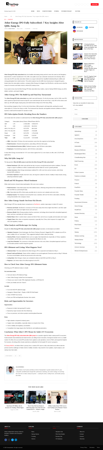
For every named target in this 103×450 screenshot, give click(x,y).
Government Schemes (86, 202)
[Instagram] (82, 4)
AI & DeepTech (86, 138)
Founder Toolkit (66, 11)
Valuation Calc (59, 431)
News (38, 11)
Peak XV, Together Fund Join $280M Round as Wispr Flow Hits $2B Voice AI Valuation (90, 79)
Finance (86, 180)
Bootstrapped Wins (86, 153)
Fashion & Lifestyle (86, 176)
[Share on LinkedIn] (37, 68)
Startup (86, 232)
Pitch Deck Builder (60, 434)
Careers (82, 436)
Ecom (86, 165)
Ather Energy (8, 355)
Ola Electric (37, 204)
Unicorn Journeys (86, 247)
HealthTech (86, 209)
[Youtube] (88, 4)
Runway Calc (59, 436)
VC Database (59, 438)
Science (86, 228)
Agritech (86, 135)
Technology (86, 243)
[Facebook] (76, 4)
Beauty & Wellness (86, 150)
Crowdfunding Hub (86, 157)
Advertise (82, 438)
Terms (98, 447)
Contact (82, 434)
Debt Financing (86, 161)
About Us (82, 431)
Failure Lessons (86, 172)
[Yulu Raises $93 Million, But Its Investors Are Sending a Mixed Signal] (14, 397)
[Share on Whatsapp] (40, 68)
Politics (86, 221)
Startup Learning (86, 236)
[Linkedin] (85, 4)
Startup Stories (47, 11)
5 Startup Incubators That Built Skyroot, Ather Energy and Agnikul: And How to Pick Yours (90, 47)
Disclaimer (92, 447)
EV (11, 16)
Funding (56, 11)
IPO (19, 355)
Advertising (86, 131)
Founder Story (86, 191)
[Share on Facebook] (30, 68)
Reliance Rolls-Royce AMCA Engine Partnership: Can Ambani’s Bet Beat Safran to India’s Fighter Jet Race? (90, 67)
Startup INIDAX (10, 345)
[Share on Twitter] (33, 68)
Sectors (77, 11)
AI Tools (86, 142)
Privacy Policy (83, 447)
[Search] (98, 11)
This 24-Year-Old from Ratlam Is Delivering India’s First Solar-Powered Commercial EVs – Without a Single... (35, 407)
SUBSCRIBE (95, 4)
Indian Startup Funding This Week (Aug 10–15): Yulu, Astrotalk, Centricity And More (90, 88)
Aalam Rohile (12, 28)
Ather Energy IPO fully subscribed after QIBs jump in (22, 335)
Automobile (86, 146)
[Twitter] (79, 4)
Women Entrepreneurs (86, 250)
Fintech (86, 183)
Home (32, 11)
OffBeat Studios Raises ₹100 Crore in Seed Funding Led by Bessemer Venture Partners (57, 407)
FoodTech (86, 187)
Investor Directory (86, 213)
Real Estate (86, 224)
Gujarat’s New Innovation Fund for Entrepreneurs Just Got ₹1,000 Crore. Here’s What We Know (90, 56)
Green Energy (86, 206)
